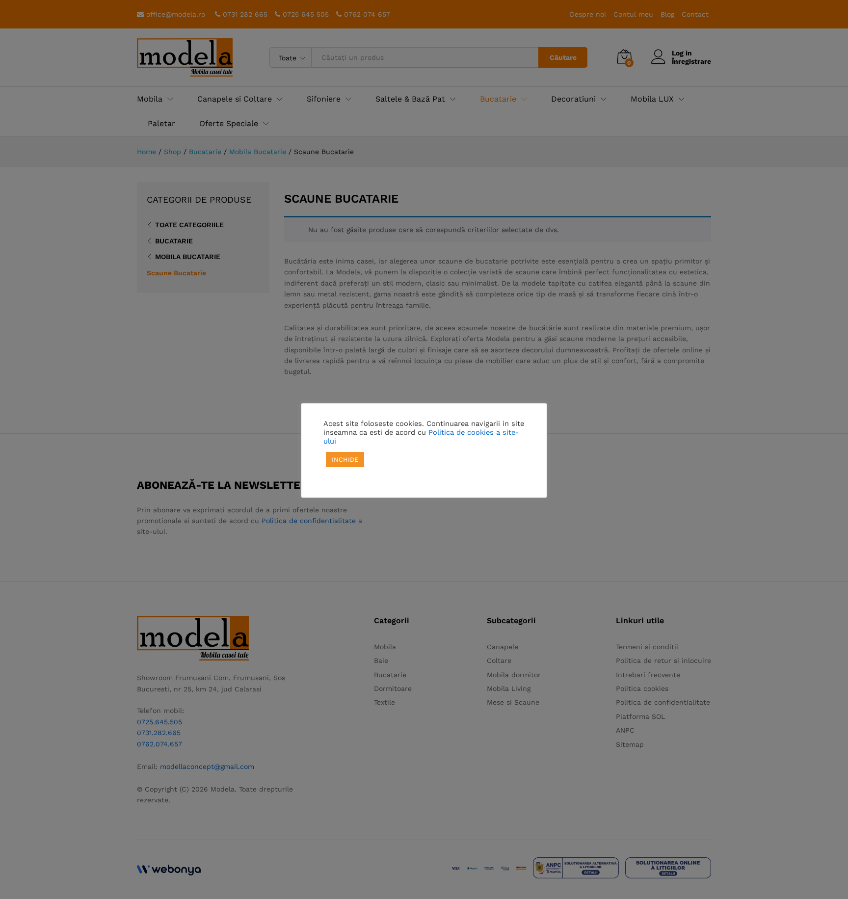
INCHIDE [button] (345, 459)
